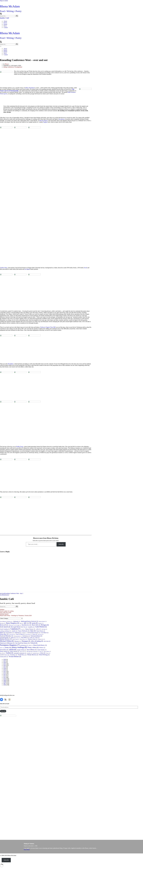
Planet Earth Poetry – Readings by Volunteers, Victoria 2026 (16, 615)
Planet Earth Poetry (40, 645)
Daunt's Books (40, 631)
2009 (4, 680)
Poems (5, 24)
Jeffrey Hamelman (30, 87)
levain (85, 267)
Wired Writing (44, 655)
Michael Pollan (7, 641)
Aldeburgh (16, 621)
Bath (21, 623)
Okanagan (26, 641)
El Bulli (24, 632)
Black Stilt (36, 625)
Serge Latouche (14, 651)
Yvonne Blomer (15, 656)
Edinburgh (18, 632)
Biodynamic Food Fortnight (15, 625)
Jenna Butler (25, 637)
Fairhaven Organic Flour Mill (48, 327)
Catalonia (15, 629)
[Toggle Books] (28, 50)
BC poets (33, 623)
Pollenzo (42, 647)
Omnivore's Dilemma (7, 643)
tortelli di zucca (4, 654)
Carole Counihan (5, 629)
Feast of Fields (20, 634)
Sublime (2, 609)
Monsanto (17, 641)
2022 (4, 665)
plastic (2, 647)
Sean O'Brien (32, 649)
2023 (4, 664)
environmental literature (33, 632)
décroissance (10, 632)
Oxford (33, 643)
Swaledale (29, 653)
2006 (4, 685)
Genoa (18, 637)
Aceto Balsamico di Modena (6, 621)
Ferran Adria (28, 634)
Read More (27, 849)
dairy (33, 631)
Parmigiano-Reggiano (10, 645)
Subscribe (61, 544)
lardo (37, 637)
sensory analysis (4, 651)
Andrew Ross (3, 267)
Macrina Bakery (43, 120)
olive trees (47, 641)
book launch (5, 627)
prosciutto (4, 649)
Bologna (45, 625)
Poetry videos (33, 647)
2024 (4, 662)
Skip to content (4, 0)
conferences (11, 67)
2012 (4, 676)
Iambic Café (4, 18)
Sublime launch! (4, 614)
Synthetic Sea (36, 653)
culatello (14, 631)
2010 (4, 679)
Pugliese (45, 122)
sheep (41, 651)
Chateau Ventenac (30, 629)
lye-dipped (27, 269)
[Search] (1, 14)
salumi (12, 649)
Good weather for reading (6, 611)
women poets (4, 656)
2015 (4, 671)
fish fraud (40, 634)
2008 (4, 682)
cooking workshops (5, 631)
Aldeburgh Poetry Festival (29, 621)
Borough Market (17, 627)
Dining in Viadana (29, 843)
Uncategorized (18, 67)
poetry (8, 647)
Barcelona (2, 623)
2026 (4, 659)
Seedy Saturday (41, 649)
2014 (4, 673)
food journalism (36, 636)
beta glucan (61, 119)
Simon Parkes (47, 651)
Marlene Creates (32, 639)
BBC (26, 623)
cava (22, 629)
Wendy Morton (32, 655)
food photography (5, 637)
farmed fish (12, 634)
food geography (18, 636)
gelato (13, 637)
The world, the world (5, 612)
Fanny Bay (4, 634)
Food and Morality (6, 636)
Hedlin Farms (19, 446)
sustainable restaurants (20, 653)
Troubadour (13, 654)
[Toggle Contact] (28, 54)
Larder (31, 637)
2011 (4, 677)
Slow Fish (2, 653)
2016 (4, 670)
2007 (4, 683)
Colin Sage (44, 629)
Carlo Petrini (41, 627)
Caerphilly (31, 627)
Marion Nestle (15, 639)
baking (5, 67)
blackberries (26, 625)
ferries (34, 634)
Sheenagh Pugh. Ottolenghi (33, 651)
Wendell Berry (22, 654)
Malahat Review (6, 639)
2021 (4, 667)
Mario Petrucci (23, 639)
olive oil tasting (37, 641)
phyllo (31, 645)
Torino (48, 653)
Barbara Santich (43, 621)
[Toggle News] (28, 53)
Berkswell (4, 625)
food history (26, 636)
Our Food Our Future (22, 643)
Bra (25, 627)
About (5, 21)
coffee (38, 629)
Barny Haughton (12, 623)
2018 (4, 668)
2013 (4, 674)
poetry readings (19, 647)
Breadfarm (10, 364)
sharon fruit (23, 651)
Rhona (6, 64)
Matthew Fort (41, 639)
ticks (42, 653)
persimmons (24, 645)
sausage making (21, 649)
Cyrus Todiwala (23, 631)
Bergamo (40, 623)
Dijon (2, 632)
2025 (4, 661)
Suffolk (9, 653)
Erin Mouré (44, 632)
